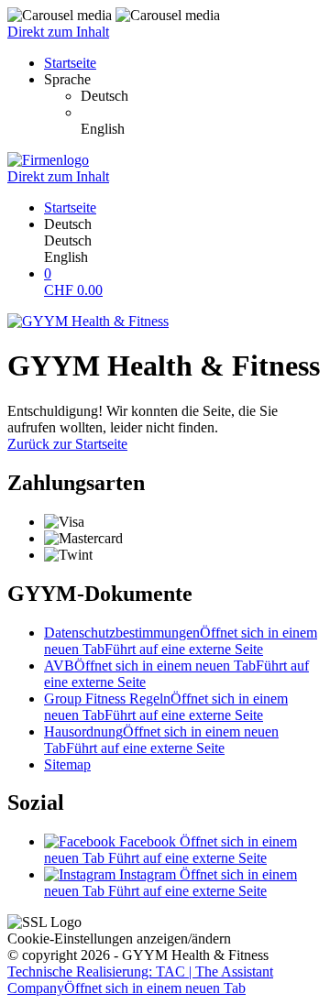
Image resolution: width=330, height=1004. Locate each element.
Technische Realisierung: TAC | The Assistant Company (140, 980)
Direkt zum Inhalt (58, 31)
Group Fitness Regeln (166, 707)
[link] (202, 96)
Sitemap (67, 764)
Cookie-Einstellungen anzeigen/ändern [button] (119, 938)
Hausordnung (161, 740)
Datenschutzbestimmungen (180, 641)
